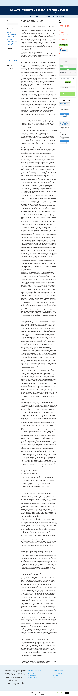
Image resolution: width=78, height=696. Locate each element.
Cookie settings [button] (60, 692)
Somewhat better (63, 134)
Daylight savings (10, 36)
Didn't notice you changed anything (65, 138)
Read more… (7, 687)
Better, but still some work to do (65, 133)
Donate (68, 69)
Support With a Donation (57, 670)
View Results (63, 116)
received (63, 73)
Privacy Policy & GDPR (12, 41)
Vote (65, 114)
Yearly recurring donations (65, 109)
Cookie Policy (10, 43)
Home (15, 16)
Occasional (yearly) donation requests (64, 111)
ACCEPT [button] (66, 692)
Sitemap (54, 672)
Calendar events (22, 16)
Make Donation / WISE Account (68, 94)
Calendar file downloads (34, 16)
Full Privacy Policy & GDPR (39, 694)
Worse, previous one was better (65, 128)
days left (74, 72)
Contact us (9, 44)
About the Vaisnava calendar (58, 16)
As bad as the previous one (64, 130)
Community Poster (11, 37)
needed (63, 72)
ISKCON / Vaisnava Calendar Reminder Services (39, 9)
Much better (63, 136)
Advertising (9, 39)
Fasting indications (46, 16)
